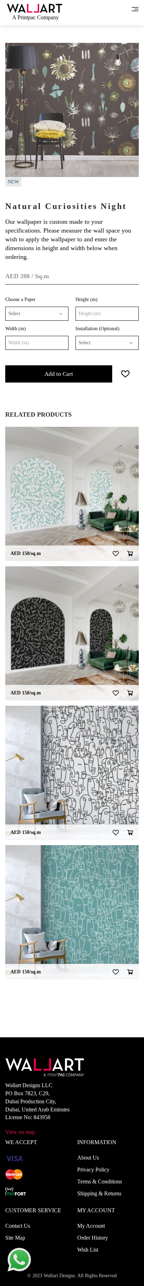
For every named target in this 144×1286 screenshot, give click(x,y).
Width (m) (15, 328)
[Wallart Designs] (34, 8)
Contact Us (17, 1226)
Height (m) (86, 299)
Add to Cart (58, 374)
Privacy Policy (93, 1170)
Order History (92, 1238)
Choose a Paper (20, 299)
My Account (91, 1226)
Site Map (15, 1238)
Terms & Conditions (99, 1181)
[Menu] (135, 8)
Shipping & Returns (99, 1193)
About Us (88, 1158)
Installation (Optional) (97, 328)
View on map (20, 1132)
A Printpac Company (35, 17)
